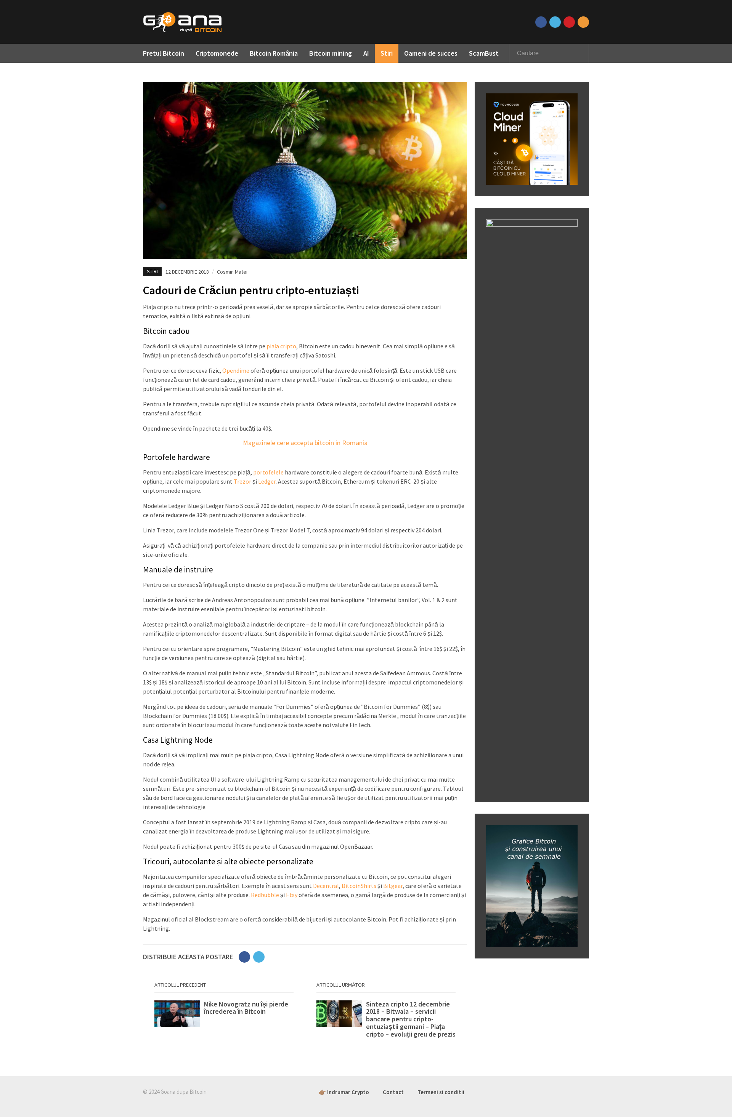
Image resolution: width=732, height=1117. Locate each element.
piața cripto (281, 346)
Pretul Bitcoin (163, 53)
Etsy (291, 895)
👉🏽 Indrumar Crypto (344, 1092)
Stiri (386, 53)
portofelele (268, 472)
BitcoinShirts (359, 885)
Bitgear (393, 885)
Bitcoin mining (330, 53)
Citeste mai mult (224, 1015)
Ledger (267, 481)
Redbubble (265, 895)
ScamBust (484, 53)
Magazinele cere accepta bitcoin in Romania (305, 442)
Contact (393, 1092)
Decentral (326, 885)
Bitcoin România (274, 53)
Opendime (235, 370)
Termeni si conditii (440, 1092)
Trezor (242, 481)
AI (366, 53)
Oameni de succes (431, 53)
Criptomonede (217, 53)
